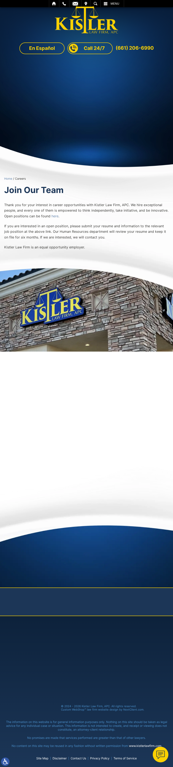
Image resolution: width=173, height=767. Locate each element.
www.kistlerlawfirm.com (145, 746)
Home (8, 178)
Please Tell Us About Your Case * (42, 414)
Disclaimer (60, 758)
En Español (42, 48)
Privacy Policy (112, 433)
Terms (54, 507)
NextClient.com (133, 709)
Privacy (46, 507)
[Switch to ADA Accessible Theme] (5, 761)
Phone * (78, 396)
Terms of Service (140, 433)
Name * (21, 396)
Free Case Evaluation (86, 137)
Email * (133, 396)
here (54, 216)
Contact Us (78, 758)
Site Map (42, 758)
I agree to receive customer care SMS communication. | (83, 433)
